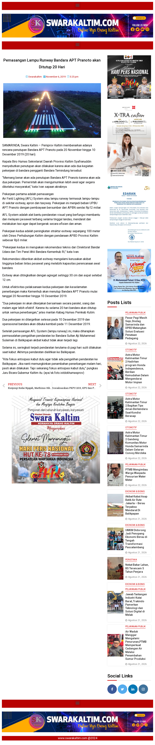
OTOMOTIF (131, 349)
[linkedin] (133, 689)
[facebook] (112, 689)
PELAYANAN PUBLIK (135, 312)
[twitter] (122, 689)
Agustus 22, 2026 (137, 343)
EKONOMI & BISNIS (135, 491)
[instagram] (143, 689)
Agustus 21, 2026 (137, 519)
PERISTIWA (131, 559)
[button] (77, 5)
